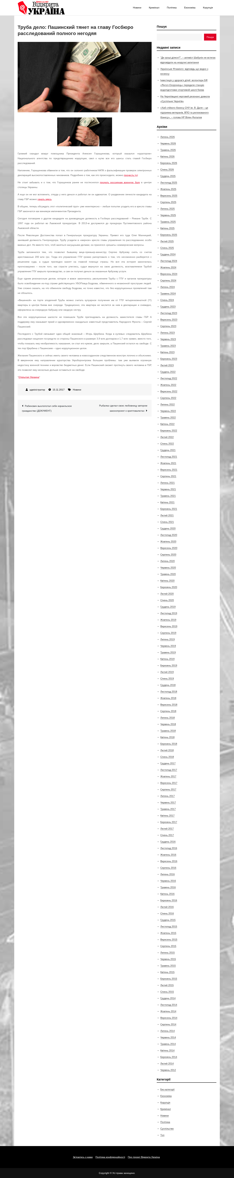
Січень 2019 (167, 678)
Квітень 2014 (167, 1050)
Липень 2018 (167, 717)
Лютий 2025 (167, 241)
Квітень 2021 (167, 502)
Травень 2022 (168, 417)
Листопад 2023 (168, 313)
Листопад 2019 (168, 613)
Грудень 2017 (168, 763)
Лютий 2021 (167, 515)
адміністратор (37, 389)
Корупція (208, 7)
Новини (137, 7)
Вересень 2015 (168, 939)
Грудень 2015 (168, 920)
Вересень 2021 (168, 469)
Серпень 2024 (168, 280)
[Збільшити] (107, 122)
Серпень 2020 (168, 554)
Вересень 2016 (168, 861)
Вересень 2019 (168, 626)
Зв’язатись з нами (83, 1157)
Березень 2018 (168, 743)
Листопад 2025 (168, 182)
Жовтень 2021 (168, 463)
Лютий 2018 (167, 750)
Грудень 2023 (168, 306)
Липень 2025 (167, 208)
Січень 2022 (167, 443)
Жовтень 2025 (168, 189)
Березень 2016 (168, 900)
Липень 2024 (167, 287)
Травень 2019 (168, 652)
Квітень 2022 (167, 424)
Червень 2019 (168, 645)
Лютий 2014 (167, 1063)
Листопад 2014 (168, 1004)
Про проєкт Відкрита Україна (144, 1157)
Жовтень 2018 (168, 698)
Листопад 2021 (168, 456)
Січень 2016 (167, 913)
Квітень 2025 (167, 228)
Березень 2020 (168, 587)
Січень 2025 (167, 247)
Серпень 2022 (168, 398)
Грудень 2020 (168, 528)
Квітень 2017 (167, 815)
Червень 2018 (168, 724)
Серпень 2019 (168, 632)
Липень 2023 (167, 332)
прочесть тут (131, 175)
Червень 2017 (168, 802)
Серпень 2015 (168, 946)
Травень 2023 (168, 345)
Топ (162, 1135)
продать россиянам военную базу (120, 182)
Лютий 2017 (167, 828)
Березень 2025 (168, 234)
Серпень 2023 (168, 326)
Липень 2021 (167, 482)
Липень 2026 (167, 136)
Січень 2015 (167, 991)
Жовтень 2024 (168, 267)
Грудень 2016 (168, 841)
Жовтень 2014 (168, 1011)
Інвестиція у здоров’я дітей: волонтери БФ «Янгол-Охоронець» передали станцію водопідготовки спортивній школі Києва (184, 85)
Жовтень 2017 (168, 776)
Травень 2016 (168, 887)
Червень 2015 (168, 959)
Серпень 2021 (168, 476)
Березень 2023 (168, 358)
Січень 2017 (167, 835)
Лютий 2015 (167, 985)
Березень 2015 (168, 978)
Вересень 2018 (168, 704)
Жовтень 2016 (168, 854)
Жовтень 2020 (168, 541)
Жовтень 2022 (168, 384)
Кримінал (154, 7)
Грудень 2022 (168, 371)
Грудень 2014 (168, 998)
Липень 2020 (167, 561)
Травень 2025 (168, 221)
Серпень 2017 (168, 789)
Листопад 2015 (168, 926)
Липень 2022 (167, 404)
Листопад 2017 (168, 769)
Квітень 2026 (167, 156)
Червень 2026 (168, 143)
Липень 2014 (167, 1030)
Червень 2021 (168, 489)
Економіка (189, 7)
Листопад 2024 (168, 260)
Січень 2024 (167, 300)
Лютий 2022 (167, 437)
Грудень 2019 (168, 606)
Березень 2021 (168, 508)
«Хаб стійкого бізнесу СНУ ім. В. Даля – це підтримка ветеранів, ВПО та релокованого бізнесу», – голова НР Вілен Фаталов (184, 112)
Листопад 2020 (168, 535)
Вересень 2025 (168, 195)
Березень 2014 (168, 1057)
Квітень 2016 (167, 893)
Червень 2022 (168, 411)
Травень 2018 (168, 730)
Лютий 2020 (167, 593)
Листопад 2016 (168, 848)
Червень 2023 (168, 339)
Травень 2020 (168, 574)
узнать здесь (45, 199)
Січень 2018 (167, 756)
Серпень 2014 (168, 1024)
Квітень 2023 (167, 352)
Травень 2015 (168, 965)
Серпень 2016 (168, 867)
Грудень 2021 (168, 450)
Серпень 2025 (168, 202)
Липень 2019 (167, 639)
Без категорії (167, 1089)
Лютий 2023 (167, 365)
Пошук (162, 26)
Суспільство (167, 1128)
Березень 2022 (168, 430)
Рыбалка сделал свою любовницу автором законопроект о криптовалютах (123, 408)
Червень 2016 (168, 880)
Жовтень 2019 (168, 619)
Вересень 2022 (168, 391)
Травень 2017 (168, 809)
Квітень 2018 (167, 737)
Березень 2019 (168, 665)
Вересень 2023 (168, 319)
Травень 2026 (168, 150)
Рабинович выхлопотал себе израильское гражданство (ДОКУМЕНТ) (47, 408)
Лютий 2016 (167, 906)
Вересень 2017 (168, 782)
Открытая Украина (29, 377)
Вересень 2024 (168, 274)
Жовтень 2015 (168, 933)
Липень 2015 (167, 952)
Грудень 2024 (168, 254)
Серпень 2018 (168, 711)
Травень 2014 (168, 1044)
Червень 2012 (168, 1070)
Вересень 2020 (168, 548)
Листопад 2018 (168, 691)
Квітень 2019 (167, 659)
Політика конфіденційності (110, 1157)
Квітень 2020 (167, 580)
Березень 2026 (168, 163)
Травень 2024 (168, 293)
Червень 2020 (168, 567)
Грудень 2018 (168, 685)
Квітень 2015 (167, 972)
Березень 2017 (168, 822)
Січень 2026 (167, 169)
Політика (172, 7)
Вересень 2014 (168, 1017)
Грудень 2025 (168, 176)
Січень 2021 (167, 521)
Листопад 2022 (168, 378)
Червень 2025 (168, 215)
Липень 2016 (167, 874)
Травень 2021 (168, 495)
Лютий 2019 (167, 672)
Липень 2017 (167, 796)
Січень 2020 (167, 600)
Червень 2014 (168, 1037)
